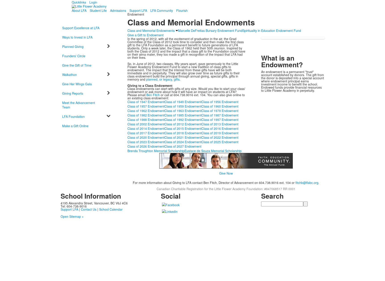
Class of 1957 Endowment (145, 106)
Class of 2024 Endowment (182, 142)
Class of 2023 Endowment (145, 142)
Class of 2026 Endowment (145, 146)
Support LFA (138, 10)
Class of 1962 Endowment (145, 110)
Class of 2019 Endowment (219, 133)
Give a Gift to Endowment (145, 35)
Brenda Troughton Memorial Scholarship (155, 151)
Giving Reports (72, 93)
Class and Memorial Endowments (151, 30)
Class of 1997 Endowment (219, 119)
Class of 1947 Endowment (145, 102)
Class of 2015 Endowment (182, 128)
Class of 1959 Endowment (182, 106)
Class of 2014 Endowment (145, 128)
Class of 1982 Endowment (145, 115)
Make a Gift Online (75, 126)
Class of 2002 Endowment (145, 124)
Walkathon (69, 74)
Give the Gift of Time (76, 65)
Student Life (98, 10)
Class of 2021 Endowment (182, 137)
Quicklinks (79, 2)
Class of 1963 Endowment (182, 110)
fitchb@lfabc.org (306, 182)
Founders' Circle (73, 56)
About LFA (79, 10)
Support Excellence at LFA (80, 28)
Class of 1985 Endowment (182, 115)
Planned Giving (73, 46)
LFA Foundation (73, 116)
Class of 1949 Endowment (182, 102)
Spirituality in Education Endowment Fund (271, 30)
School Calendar (111, 209)
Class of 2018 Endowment (182, 133)
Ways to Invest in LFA (77, 37)
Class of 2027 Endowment (182, 146)
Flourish (182, 10)
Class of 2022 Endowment (219, 137)
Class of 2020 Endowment (145, 137)
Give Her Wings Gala (77, 84)
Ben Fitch (153, 95)
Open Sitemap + (72, 216)
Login (93, 2)
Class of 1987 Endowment (219, 115)
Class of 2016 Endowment (219, 128)
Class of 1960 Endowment (219, 106)
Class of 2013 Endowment (219, 124)
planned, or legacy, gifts (163, 79)
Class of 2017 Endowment (145, 133)
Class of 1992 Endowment (182, 119)
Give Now (226, 173)
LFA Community (161, 10)
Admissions (118, 10)
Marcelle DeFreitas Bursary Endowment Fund (210, 30)
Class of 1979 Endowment (219, 110)
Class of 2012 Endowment (182, 124)
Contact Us (88, 209)
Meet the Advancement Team (78, 104)
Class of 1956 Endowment (219, 102)
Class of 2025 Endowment (219, 142)
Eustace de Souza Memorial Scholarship (213, 151)
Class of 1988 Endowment (145, 119)
